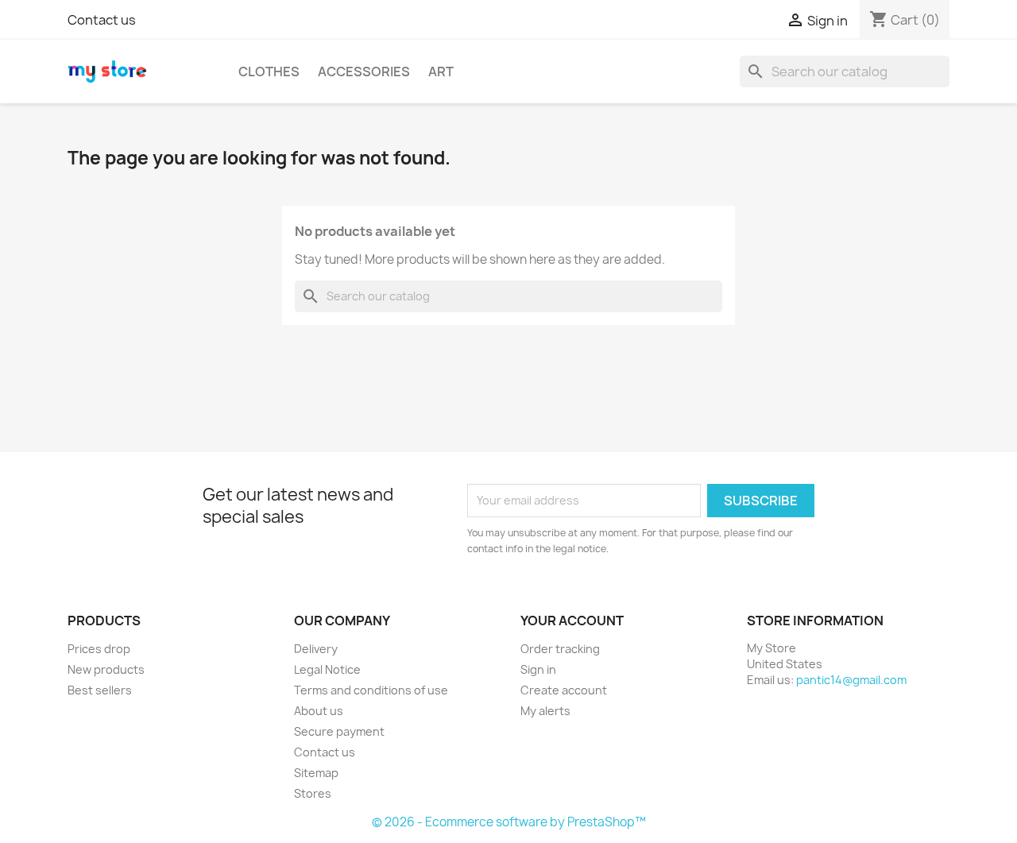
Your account (572, 620)
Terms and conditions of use (371, 690)
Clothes (269, 71)
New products (106, 669)
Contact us (102, 20)
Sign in (538, 669)
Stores (312, 793)
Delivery (316, 648)
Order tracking (560, 648)
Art (441, 71)
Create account (563, 690)
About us (318, 710)
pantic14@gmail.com (851, 679)
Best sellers (100, 690)
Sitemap (316, 772)
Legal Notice (327, 669)
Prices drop (99, 648)
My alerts (545, 710)
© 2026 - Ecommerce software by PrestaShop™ (509, 822)
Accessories (364, 71)
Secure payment (339, 731)
